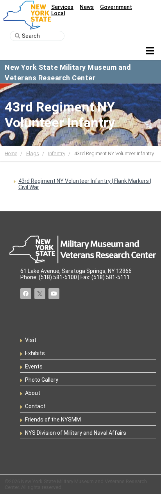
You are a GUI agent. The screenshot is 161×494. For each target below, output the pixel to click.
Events (34, 366)
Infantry (56, 153)
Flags (32, 153)
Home (11, 153)
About (32, 393)
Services (62, 7)
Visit (30, 340)
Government (116, 7)
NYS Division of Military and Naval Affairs (75, 433)
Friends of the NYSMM (53, 419)
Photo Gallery (41, 380)
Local (58, 13)
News (87, 7)
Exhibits (35, 353)
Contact (35, 406)
